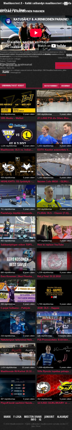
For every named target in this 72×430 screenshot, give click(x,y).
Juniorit (49, 417)
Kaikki (6, 72)
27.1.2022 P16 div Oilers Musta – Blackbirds (54, 118)
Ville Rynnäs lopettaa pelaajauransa (54, 371)
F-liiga (17, 417)
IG (40, 419)
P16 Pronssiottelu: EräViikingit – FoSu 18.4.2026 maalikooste (54, 339)
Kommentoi (63, 65)
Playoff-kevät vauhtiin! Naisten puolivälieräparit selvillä (18, 403)
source (3, 75)
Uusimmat (65, 85)
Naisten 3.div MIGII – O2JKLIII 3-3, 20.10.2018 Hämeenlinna (54, 181)
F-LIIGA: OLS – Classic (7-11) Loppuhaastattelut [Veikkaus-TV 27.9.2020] (54, 213)
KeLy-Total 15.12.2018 (49, 276)
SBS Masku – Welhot (12, 118)
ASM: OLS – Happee (48, 308)
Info (33, 419)
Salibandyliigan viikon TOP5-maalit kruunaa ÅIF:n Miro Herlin (18, 244)
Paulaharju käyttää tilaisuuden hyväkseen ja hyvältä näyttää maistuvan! (18, 213)
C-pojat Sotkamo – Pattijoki (15, 308)
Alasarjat (63, 417)
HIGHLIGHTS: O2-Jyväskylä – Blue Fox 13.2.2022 (18, 181)
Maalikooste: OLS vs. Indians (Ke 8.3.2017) (18, 149)
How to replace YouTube (50, 244)
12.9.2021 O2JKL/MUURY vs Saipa (54, 403)
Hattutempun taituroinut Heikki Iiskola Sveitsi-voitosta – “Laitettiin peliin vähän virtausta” (18, 339)
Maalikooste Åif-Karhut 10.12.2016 (18, 371)
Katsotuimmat (50, 85)
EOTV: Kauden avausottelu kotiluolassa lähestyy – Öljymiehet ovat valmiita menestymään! (54, 149)
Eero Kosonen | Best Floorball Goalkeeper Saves (18, 276)
